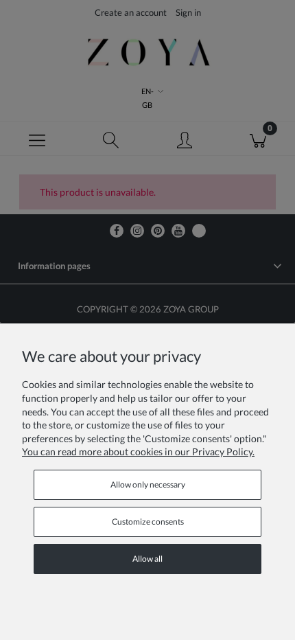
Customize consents (148, 521)
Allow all (147, 558)
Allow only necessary (147, 484)
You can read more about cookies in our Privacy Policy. (138, 451)
